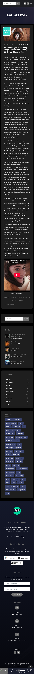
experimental (10, 444)
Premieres (9, 398)
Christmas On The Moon (18, 354)
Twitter (20, 297)
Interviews (9, 382)
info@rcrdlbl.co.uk (17, 627)
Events (8, 379)
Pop (7, 479)
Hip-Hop (9, 451)
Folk (19, 444)
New (18, 472)
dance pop (17, 426)
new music (9, 475)
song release (10, 490)
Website (6, 297)
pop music (15, 479)
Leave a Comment (9, 304)
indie (7, 454)
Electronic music (21, 437)
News (8, 395)
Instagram (26, 297)
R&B (23, 479)
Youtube (15, 300)
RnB (7, 482)
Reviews (8, 401)
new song (19, 475)
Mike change (9, 44)
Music (8, 465)
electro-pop (10, 433)
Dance (8, 426)
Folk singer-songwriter (13, 447)
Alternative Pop (11, 423)
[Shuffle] (27, 671)
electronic (20, 433)
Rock (13, 482)
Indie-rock (9, 458)
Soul (7, 493)
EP (17, 440)
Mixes (8, 385)
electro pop (9, 440)
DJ (24, 426)
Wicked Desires (15, 348)
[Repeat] (31, 671)
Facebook (14, 297)
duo (18, 430)
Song (22, 486)
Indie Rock (9, 461)
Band (20, 423)
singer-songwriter (12, 486)
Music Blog (9, 388)
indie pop (19, 458)
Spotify (20, 300)
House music (19, 451)
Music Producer (22, 468)
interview (19, 461)
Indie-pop (16, 454)
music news (10, 468)
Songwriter (21, 490)
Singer (20, 482)
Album (8, 419)
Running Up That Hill (17, 361)
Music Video (10, 472)
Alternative (17, 419)
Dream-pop (9, 430)
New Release (10, 391)
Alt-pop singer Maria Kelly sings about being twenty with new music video (15, 49)
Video (8, 404)
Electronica (9, 437)
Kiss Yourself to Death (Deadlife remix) (18, 335)
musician (16, 465)
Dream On (14, 342)
